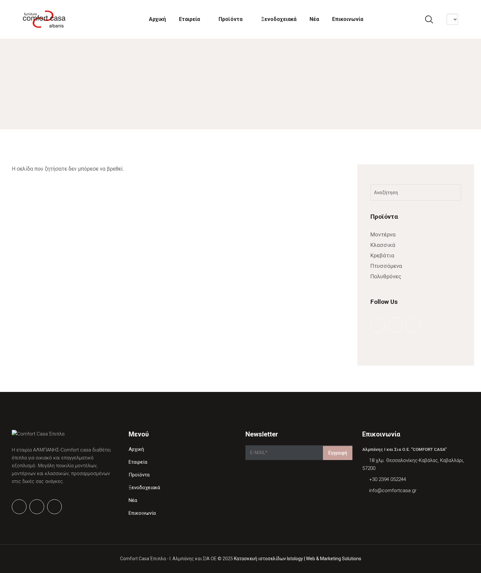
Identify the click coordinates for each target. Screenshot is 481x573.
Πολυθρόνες (385, 276)
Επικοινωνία (347, 19)
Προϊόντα (230, 19)
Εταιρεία (189, 19)
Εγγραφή (337, 452)
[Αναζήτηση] (452, 192)
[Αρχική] (44, 19)
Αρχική (157, 19)
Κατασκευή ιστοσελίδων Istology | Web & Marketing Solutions (297, 558)
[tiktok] (412, 324)
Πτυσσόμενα (386, 266)
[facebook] (377, 324)
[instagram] (395, 324)
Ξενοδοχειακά (278, 19)
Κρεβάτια (382, 255)
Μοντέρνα (383, 234)
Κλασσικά (382, 245)
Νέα (314, 19)
